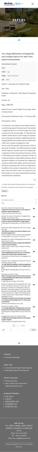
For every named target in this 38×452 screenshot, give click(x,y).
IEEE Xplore (9, 396)
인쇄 (34, 180)
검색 (33, 330)
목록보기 (4, 191)
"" (15, 210)
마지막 (23, 326)
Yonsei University (11, 381)
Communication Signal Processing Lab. (18, 368)
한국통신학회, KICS (11, 407)
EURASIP (8, 399)
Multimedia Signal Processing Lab (17, 370)
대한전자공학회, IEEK (12, 401)
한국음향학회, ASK (11, 404)
